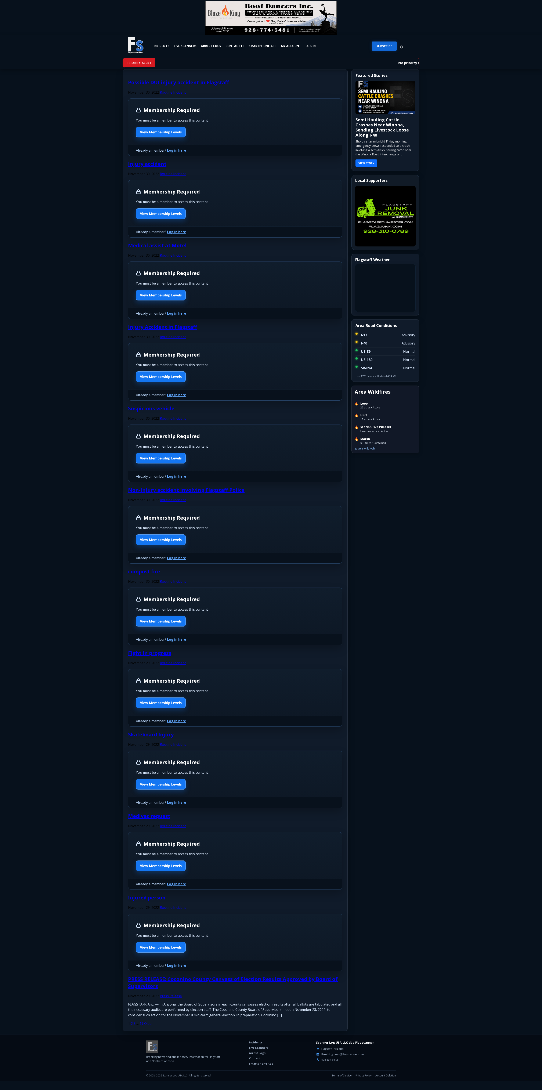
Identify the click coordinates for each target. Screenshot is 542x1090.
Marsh (365, 438)
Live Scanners (185, 45)
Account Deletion (385, 1075)
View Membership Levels (161, 132)
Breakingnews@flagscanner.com (342, 1054)
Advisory (408, 334)
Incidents (161, 45)
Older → (150, 1023)
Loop (364, 403)
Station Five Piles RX (375, 426)
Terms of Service (342, 1075)
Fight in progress (149, 652)
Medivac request (149, 815)
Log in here (176, 150)
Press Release (171, 996)
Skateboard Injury (151, 734)
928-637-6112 (329, 1059)
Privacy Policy (363, 1075)
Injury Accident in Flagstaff (162, 326)
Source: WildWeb (365, 448)
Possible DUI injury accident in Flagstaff (178, 82)
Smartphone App (263, 45)
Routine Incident (173, 92)
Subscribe (384, 46)
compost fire (144, 571)
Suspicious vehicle (151, 408)
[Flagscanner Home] (135, 46)
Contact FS (234, 45)
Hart (363, 414)
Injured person (147, 897)
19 (141, 1023)
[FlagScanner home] (152, 1046)
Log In (311, 45)
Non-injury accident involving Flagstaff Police (186, 489)
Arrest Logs (211, 45)
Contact (255, 1058)
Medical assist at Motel (157, 245)
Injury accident (147, 163)
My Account (291, 45)
